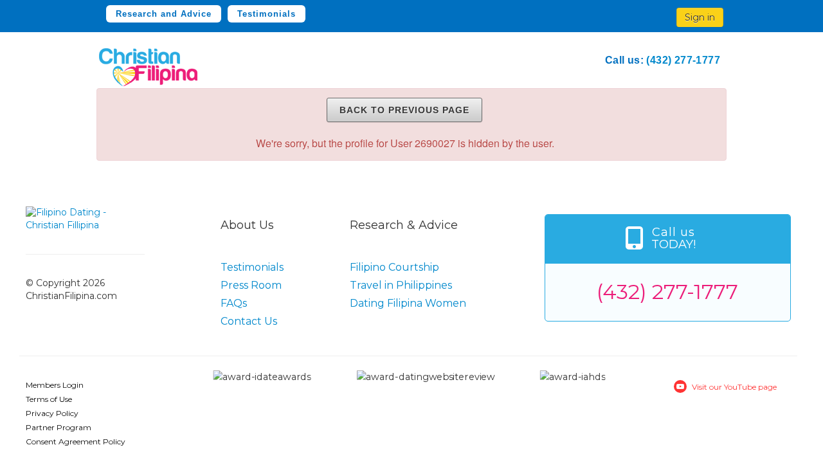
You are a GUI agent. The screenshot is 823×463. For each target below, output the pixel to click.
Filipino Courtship (394, 267)
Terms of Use (49, 399)
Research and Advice (164, 14)
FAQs (234, 303)
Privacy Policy (52, 413)
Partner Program (58, 427)
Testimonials (266, 14)
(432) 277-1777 (683, 60)
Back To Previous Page (404, 110)
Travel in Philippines (401, 285)
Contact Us (249, 321)
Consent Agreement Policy (75, 441)
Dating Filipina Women (408, 303)
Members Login (55, 385)
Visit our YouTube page (734, 387)
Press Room (251, 285)
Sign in (700, 17)
